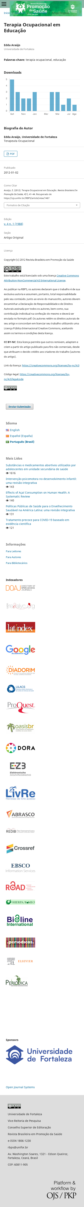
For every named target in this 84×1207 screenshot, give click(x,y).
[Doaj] (20, 589)
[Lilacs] (20, 692)
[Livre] (20, 799)
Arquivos (20, 13)
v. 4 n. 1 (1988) (38, 13)
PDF (12, 154)
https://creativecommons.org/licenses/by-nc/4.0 (50, 365)
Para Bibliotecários (16, 563)
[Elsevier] (20, 965)
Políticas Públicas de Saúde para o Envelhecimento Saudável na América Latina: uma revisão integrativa (40, 508)
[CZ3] (20, 775)
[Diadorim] (20, 674)
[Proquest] (20, 712)
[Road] (20, 889)
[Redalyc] (20, 609)
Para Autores (13, 557)
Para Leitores (13, 551)
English (15, 430)
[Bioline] (20, 927)
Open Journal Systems (20, 1087)
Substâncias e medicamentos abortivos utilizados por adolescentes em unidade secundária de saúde (41, 467)
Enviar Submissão (20, 406)
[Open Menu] (4, 4)
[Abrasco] (20, 817)
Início (7, 13)
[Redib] (20, 833)
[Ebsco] (20, 871)
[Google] (20, 655)
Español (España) (21, 436)
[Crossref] (20, 853)
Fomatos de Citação (18, 205)
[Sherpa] (20, 903)
